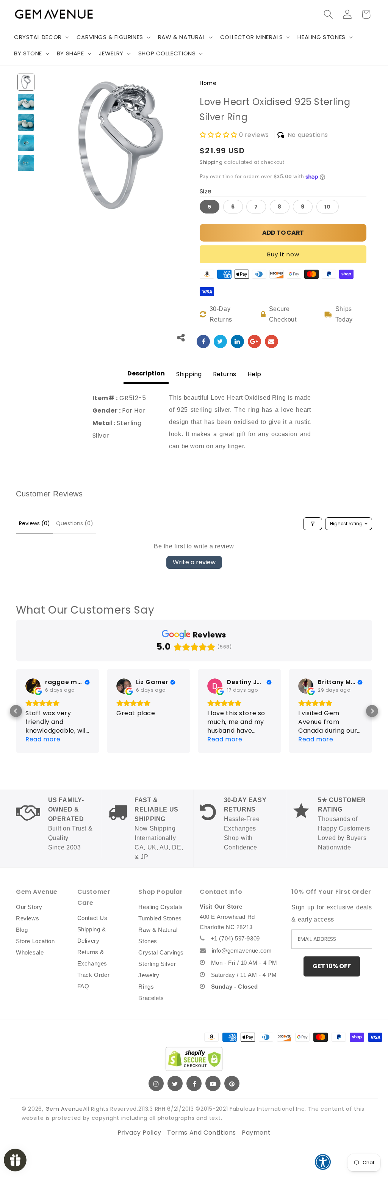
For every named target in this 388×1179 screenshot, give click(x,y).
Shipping (211, 162)
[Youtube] (213, 1083)
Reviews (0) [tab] (34, 523)
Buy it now (283, 254)
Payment (256, 1132)
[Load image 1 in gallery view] (26, 82)
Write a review (194, 562)
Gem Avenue (64, 1109)
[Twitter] (175, 1083)
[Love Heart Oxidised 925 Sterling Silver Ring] (203, 341)
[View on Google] (33, 686)
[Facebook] (194, 1083)
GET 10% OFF (332, 966)
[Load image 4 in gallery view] (26, 143)
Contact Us (92, 918)
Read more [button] (42, 739)
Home (208, 83)
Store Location (35, 941)
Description (146, 373)
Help (254, 374)
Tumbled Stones (159, 918)
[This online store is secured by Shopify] (194, 1059)
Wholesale (30, 952)
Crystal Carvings (161, 952)
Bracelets (151, 998)
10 (327, 206)
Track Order (93, 975)
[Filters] (312, 523)
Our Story (29, 907)
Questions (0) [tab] (74, 523)
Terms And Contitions (201, 1132)
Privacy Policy (139, 1132)
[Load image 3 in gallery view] (26, 122)
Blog (22, 929)
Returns (224, 374)
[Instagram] (156, 1083)
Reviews (27, 918)
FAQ (83, 986)
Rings (146, 986)
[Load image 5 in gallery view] (26, 163)
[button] (40, 37)
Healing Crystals (160, 907)
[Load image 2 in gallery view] (26, 102)
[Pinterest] (231, 1083)
